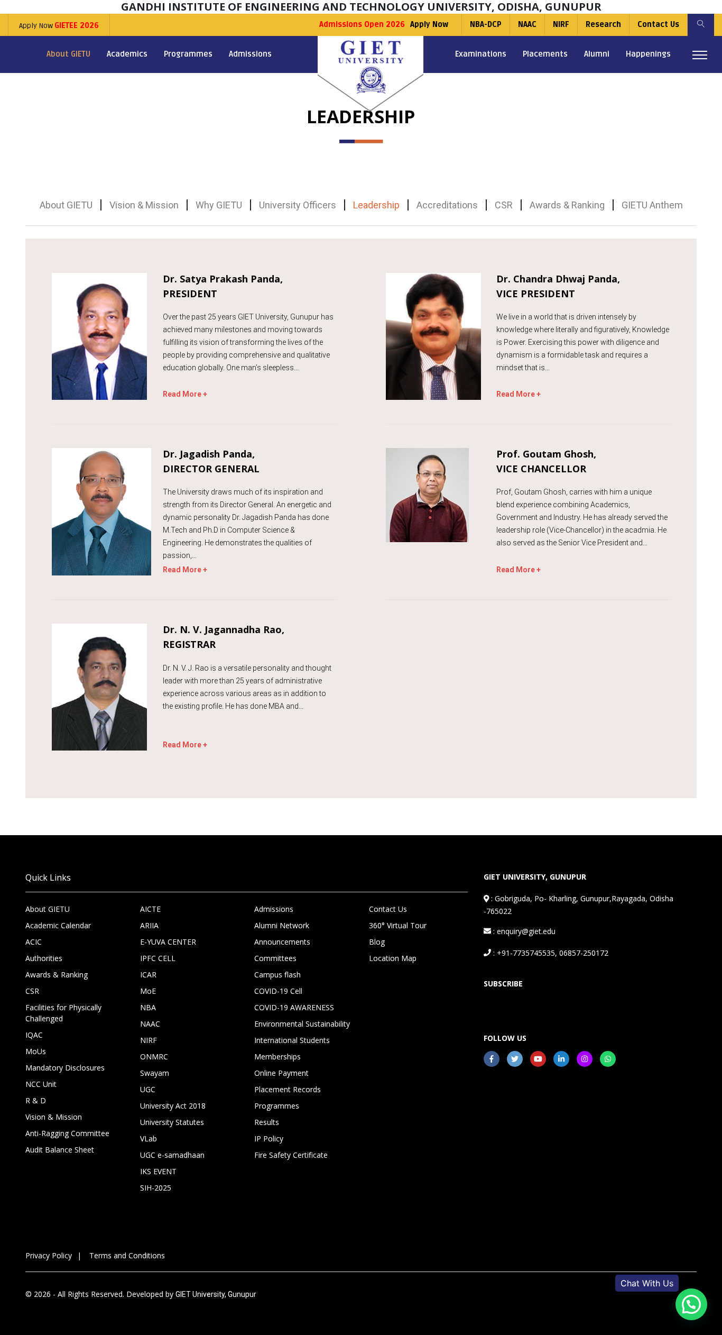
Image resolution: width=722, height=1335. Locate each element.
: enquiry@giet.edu (523, 931)
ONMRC (154, 1056)
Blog (377, 942)
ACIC (33, 942)
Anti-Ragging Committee (67, 1133)
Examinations (480, 54)
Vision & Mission (144, 205)
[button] (691, 1304)
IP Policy (268, 1138)
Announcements (282, 942)
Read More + (185, 394)
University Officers (297, 205)
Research (603, 24)
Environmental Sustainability (302, 1024)
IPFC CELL (157, 958)
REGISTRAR (189, 644)
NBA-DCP (486, 24)
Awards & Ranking (567, 205)
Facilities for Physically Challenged (63, 1012)
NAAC (527, 24)
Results (266, 1122)
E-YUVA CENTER (168, 942)
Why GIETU (219, 205)
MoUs (35, 1051)
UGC (147, 1089)
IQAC (34, 1035)
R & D (35, 1100)
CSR (504, 205)
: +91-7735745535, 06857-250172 (549, 953)
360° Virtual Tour (398, 925)
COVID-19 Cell (278, 991)
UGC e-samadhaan (172, 1155)
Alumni (596, 54)
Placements (545, 54)
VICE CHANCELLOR (541, 469)
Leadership (376, 205)
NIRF (561, 24)
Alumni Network (281, 925)
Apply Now (59, 25)
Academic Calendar (58, 925)
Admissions (250, 54)
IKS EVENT (158, 1171)
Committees (275, 958)
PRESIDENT (190, 294)
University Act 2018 (173, 1106)
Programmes (188, 54)
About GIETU (68, 54)
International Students (292, 1040)
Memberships (277, 1056)
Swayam (154, 1073)
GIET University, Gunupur (215, 1294)
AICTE (150, 909)
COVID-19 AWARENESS (294, 1007)
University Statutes (172, 1122)
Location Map (392, 958)
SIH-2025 (155, 1188)
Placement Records (287, 1089)
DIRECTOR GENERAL (211, 469)
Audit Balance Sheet (59, 1150)
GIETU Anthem (652, 205)
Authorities (43, 958)
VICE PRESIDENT (535, 294)
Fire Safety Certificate (291, 1155)
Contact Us (658, 24)
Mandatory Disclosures (65, 1068)
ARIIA (149, 925)
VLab (148, 1138)
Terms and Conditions (127, 1255)
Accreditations (447, 205)
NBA (148, 1007)
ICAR (148, 975)
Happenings (648, 54)
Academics (127, 54)
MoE (148, 991)
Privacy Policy (48, 1255)
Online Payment (281, 1073)
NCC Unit (41, 1084)
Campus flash (277, 975)
